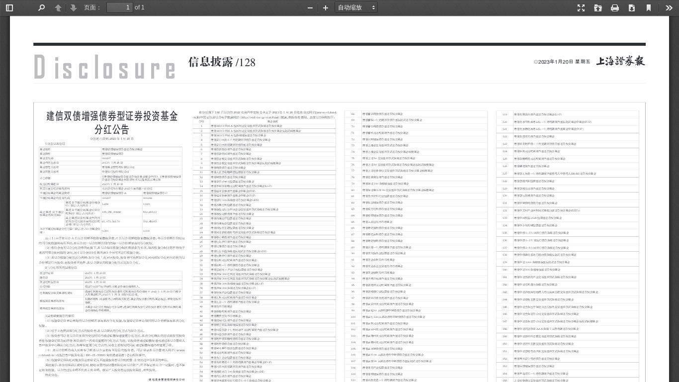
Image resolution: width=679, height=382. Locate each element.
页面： (93, 7)
